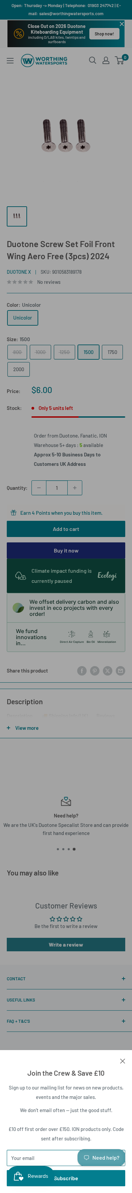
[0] (119, 60)
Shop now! (104, 33)
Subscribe (66, 1178)
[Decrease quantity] (39, 488)
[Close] (122, 1060)
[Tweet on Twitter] (107, 670)
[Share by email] (120, 670)
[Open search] (92, 60)
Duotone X (19, 272)
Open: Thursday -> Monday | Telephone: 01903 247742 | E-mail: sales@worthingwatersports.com (66, 9)
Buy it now (66, 550)
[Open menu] (10, 60)
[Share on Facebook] (82, 670)
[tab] (19, 717)
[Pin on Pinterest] (95, 670)
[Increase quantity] (75, 488)
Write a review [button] (66, 944)
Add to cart (66, 529)
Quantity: (17, 488)
